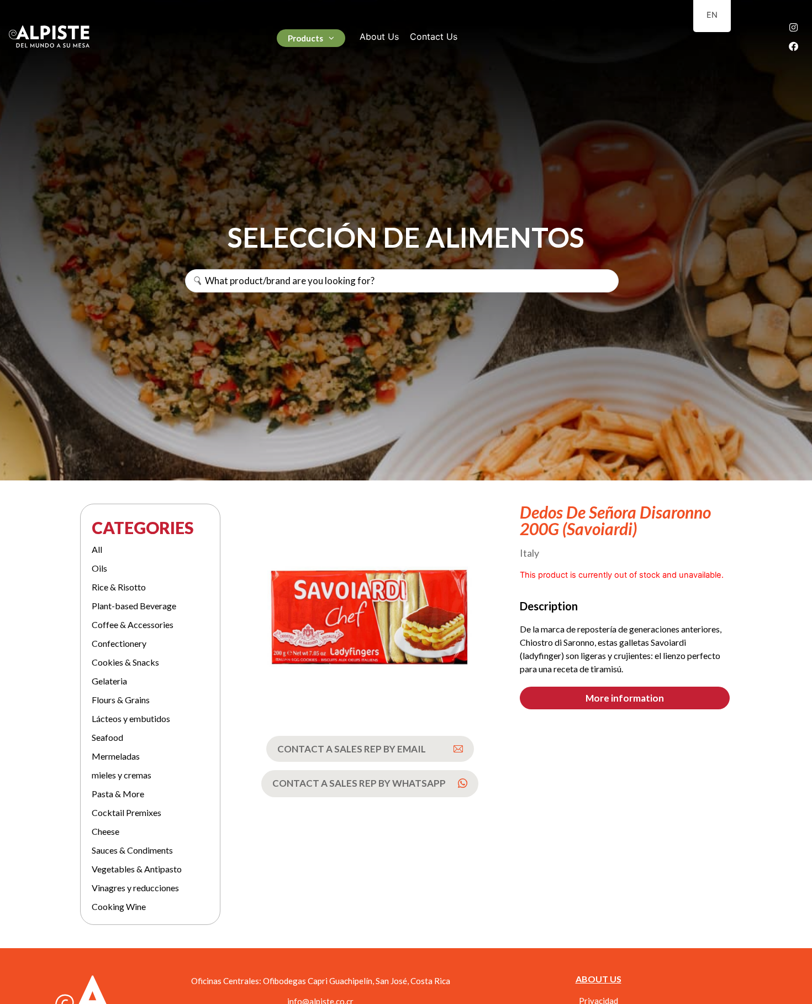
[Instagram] (793, 27)
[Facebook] (793, 45)
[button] (625, 698)
